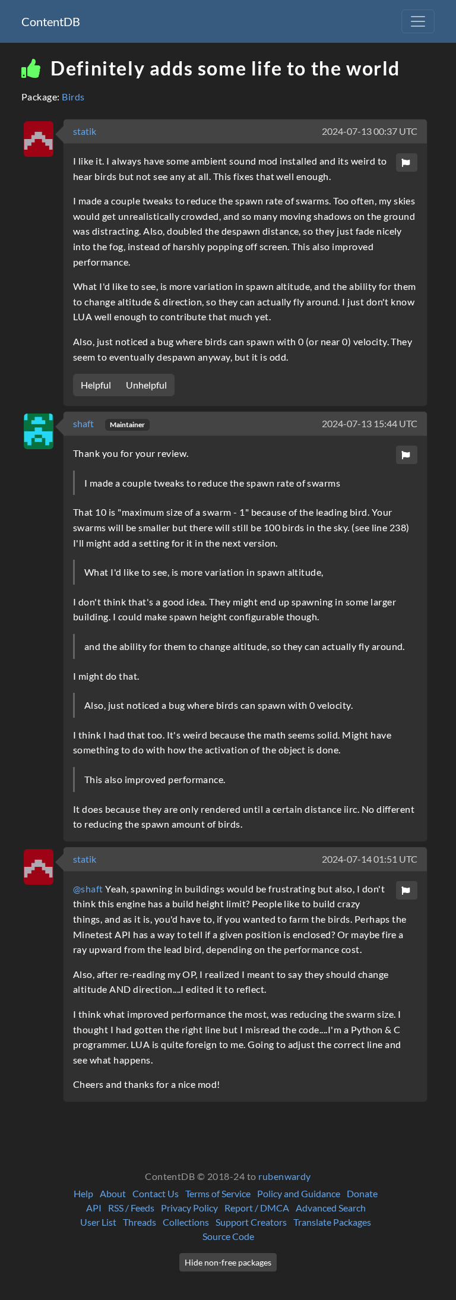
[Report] (406, 162)
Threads (139, 1222)
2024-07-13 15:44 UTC (369, 423)
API (94, 1207)
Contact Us (155, 1193)
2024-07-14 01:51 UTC (369, 858)
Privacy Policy (189, 1207)
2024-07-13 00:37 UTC (369, 131)
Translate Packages (332, 1222)
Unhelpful (146, 384)
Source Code (228, 1236)
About (113, 1193)
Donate (362, 1193)
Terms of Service (218, 1193)
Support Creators (251, 1222)
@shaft (88, 888)
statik (84, 131)
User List (98, 1222)
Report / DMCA (256, 1207)
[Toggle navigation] (418, 21)
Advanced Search (331, 1207)
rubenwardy (284, 1176)
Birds (73, 96)
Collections (186, 1222)
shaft (84, 423)
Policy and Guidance (298, 1193)
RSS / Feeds (131, 1207)
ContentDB (50, 21)
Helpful (96, 384)
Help (83, 1193)
